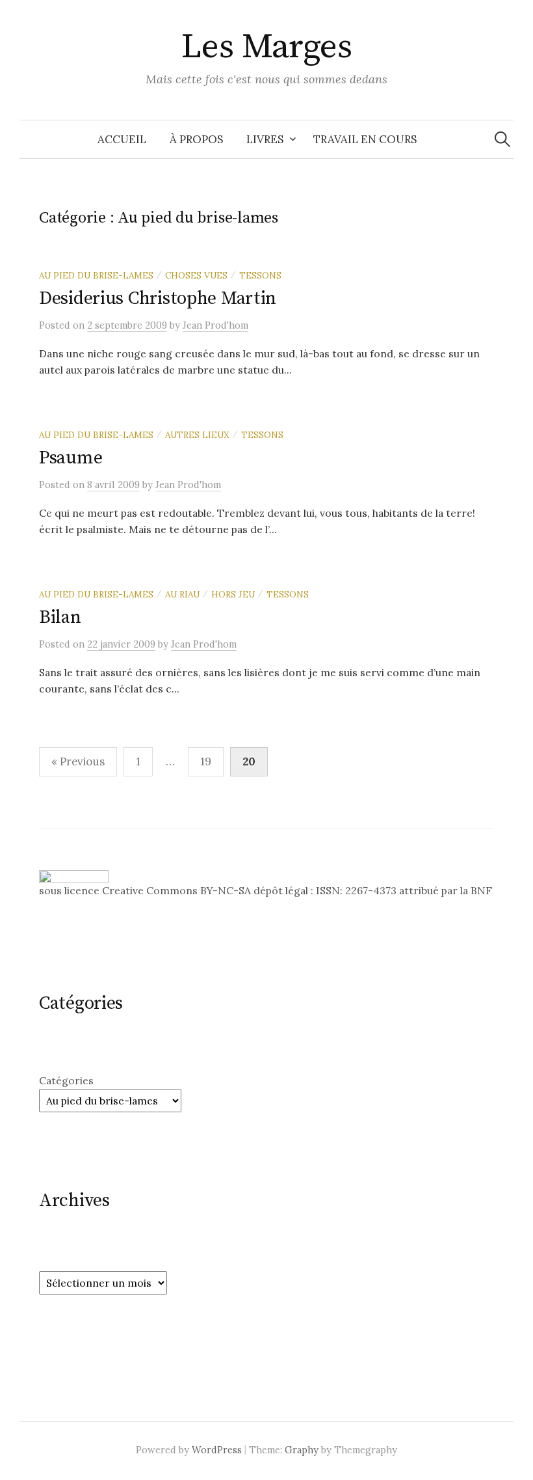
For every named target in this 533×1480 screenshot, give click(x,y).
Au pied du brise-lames (96, 275)
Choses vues (196, 275)
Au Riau (182, 594)
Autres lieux (197, 435)
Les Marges (266, 47)
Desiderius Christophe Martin (157, 298)
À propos (196, 139)
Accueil (122, 139)
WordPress (217, 1450)
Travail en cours (365, 139)
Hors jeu (233, 594)
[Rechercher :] (502, 139)
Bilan (60, 617)
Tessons (260, 275)
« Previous (78, 761)
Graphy (301, 1450)
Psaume (70, 457)
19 (205, 761)
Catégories (66, 1080)
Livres (264, 139)
